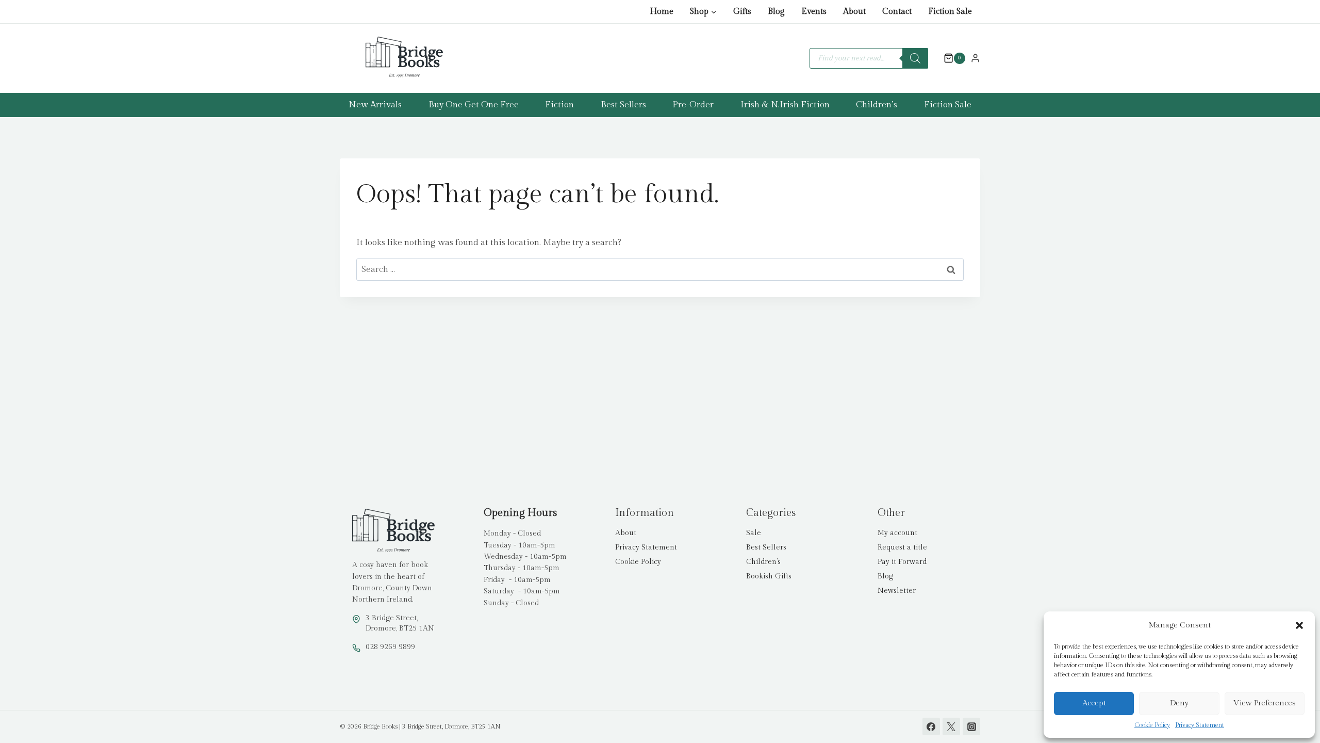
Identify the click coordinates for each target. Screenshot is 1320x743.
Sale (753, 533)
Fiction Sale (950, 12)
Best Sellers (623, 105)
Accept (1094, 703)
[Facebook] (931, 726)
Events (814, 12)
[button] (1299, 625)
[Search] (915, 58)
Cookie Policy (1152, 725)
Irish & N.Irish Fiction (785, 105)
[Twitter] (951, 726)
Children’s (876, 105)
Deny (1179, 703)
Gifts (742, 12)
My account (897, 533)
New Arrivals (375, 105)
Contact (897, 12)
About (854, 12)
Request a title (902, 547)
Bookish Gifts (768, 576)
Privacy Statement (1199, 725)
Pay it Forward (902, 562)
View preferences (1264, 703)
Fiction (559, 105)
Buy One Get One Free (473, 105)
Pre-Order (693, 105)
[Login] (975, 58)
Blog (776, 12)
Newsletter (897, 591)
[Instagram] (971, 726)
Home (661, 12)
